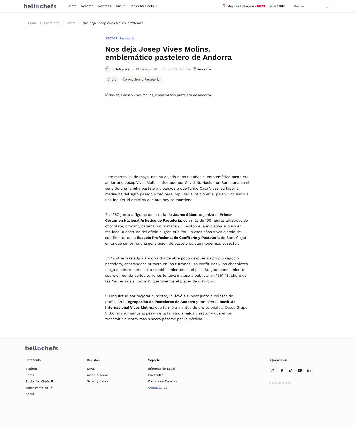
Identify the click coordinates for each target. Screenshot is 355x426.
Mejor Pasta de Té (38, 388)
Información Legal (161, 369)
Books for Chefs (142, 6)
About (120, 6)
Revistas (104, 6)
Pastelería (51, 23)
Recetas (87, 6)
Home (32, 23)
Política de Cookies (162, 381)
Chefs (72, 6)
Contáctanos (157, 387)
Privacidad (156, 375)
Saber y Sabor (97, 381)
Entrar (279, 6)
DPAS (91, 369)
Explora (31, 369)
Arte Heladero (97, 375)
